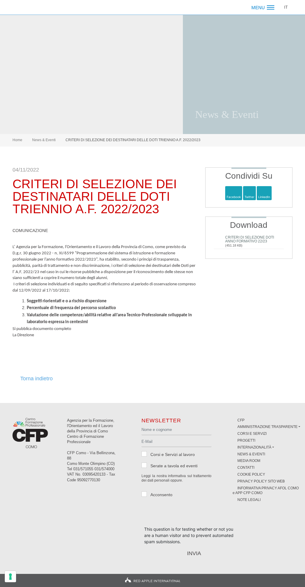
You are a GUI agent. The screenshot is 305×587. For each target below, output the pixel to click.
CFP (241, 420)
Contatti (245, 467)
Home (17, 140)
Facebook (234, 197)
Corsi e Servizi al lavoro (172, 454)
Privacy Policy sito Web (261, 481)
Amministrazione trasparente (267, 427)
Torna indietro (36, 379)
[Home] (35, 7)
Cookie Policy (251, 474)
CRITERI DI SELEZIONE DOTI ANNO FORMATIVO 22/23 (249, 239)
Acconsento (161, 494)
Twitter (249, 197)
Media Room (248, 461)
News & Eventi (44, 140)
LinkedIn (264, 197)
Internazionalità (254, 447)
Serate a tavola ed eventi (173, 465)
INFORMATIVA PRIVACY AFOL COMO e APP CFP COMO (266, 490)
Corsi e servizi (252, 434)
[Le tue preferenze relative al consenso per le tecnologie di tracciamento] (10, 576)
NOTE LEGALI (249, 500)
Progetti (246, 440)
